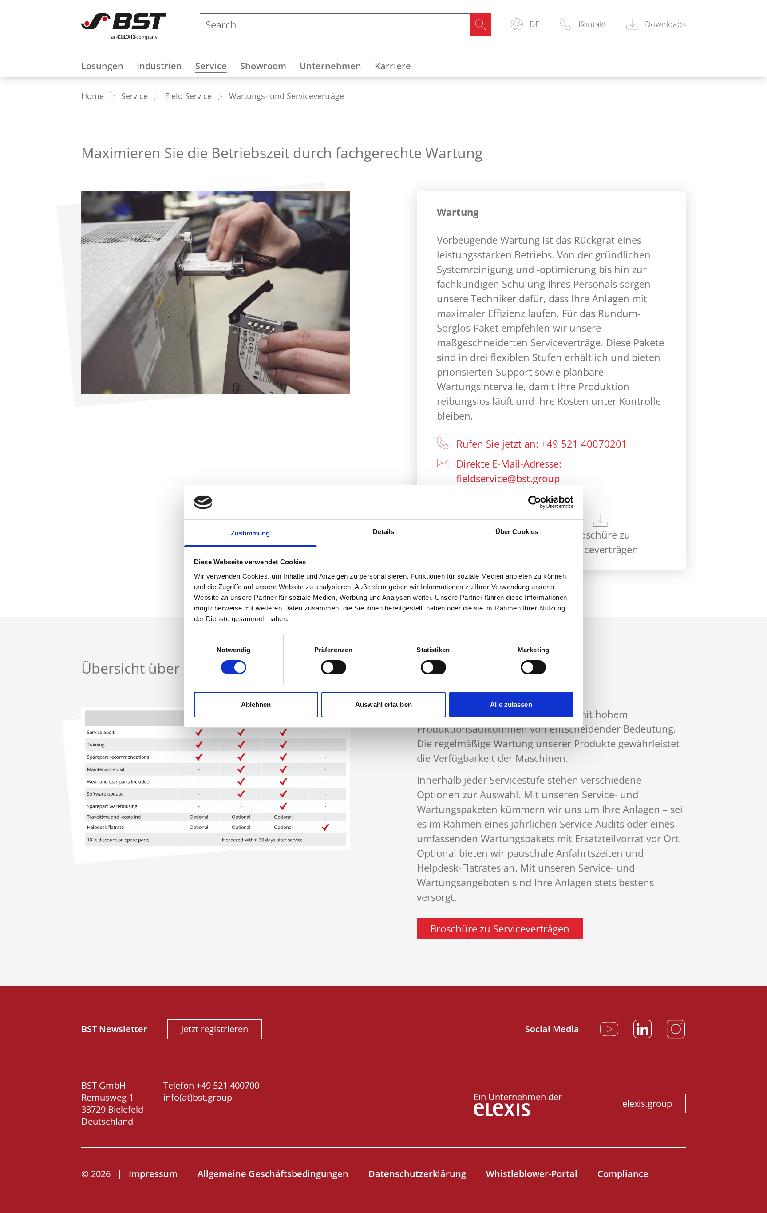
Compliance (622, 1174)
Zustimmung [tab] (250, 533)
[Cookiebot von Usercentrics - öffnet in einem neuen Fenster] (534, 502)
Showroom (263, 66)
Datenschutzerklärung (417, 1174)
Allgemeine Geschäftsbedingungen (273, 1174)
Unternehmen (330, 66)
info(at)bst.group (197, 1097)
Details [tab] (384, 531)
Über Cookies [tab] (516, 531)
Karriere (393, 66)
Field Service (188, 96)
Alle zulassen (511, 704)
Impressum (153, 1174)
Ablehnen (256, 704)
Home (92, 96)
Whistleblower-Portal (531, 1174)
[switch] (333, 667)
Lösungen (102, 66)
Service (211, 66)
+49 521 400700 (227, 1085)
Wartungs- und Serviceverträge (286, 96)
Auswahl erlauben (383, 704)
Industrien (159, 66)
